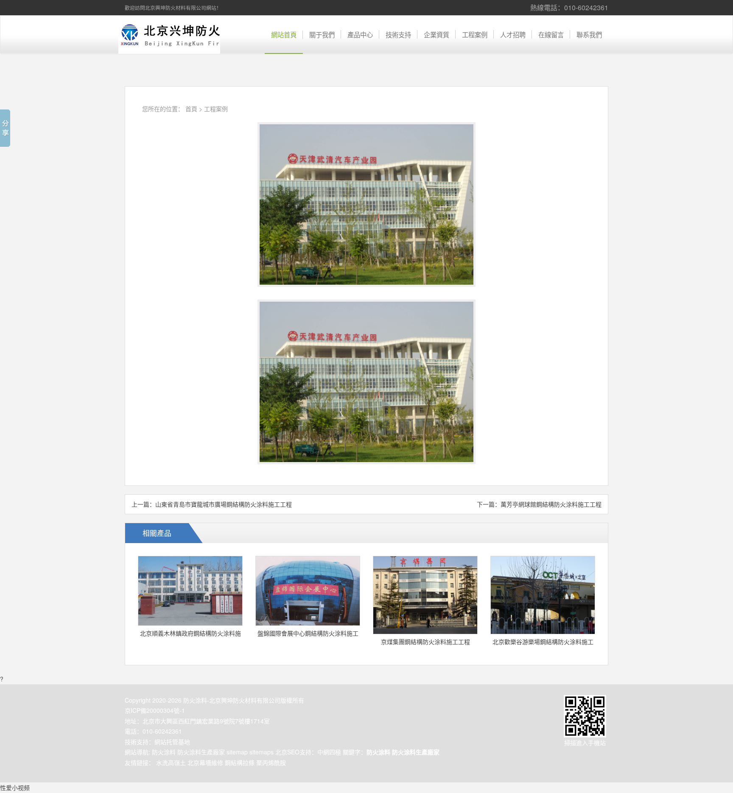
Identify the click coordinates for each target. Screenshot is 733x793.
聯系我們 (589, 34)
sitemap (237, 752)
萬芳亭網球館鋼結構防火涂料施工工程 (551, 504)
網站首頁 (284, 34)
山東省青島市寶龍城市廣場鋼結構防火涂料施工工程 (223, 504)
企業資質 (436, 34)
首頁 (191, 108)
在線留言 (551, 34)
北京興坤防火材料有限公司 (169, 35)
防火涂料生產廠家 (201, 752)
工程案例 (474, 34)
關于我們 (322, 34)
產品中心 (360, 34)
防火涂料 (164, 752)
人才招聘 (513, 34)
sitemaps (261, 752)
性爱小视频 (15, 787)
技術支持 (398, 34)
